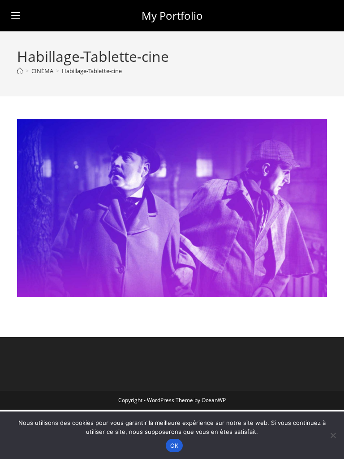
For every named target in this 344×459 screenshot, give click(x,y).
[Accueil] (20, 71)
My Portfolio (172, 15)
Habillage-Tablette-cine (92, 71)
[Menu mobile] (15, 15)
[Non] (332, 435)
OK (174, 445)
